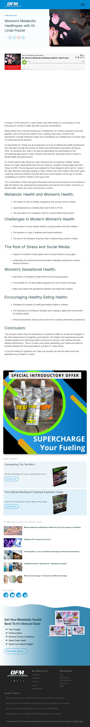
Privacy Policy (78, 721)
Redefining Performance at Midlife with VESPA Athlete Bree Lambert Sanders (33, 714)
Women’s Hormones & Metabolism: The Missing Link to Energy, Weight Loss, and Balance (38, 703)
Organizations (37, 688)
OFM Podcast (11, 15)
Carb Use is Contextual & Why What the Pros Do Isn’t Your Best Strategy (32, 708)
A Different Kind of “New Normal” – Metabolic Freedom (45, 564)
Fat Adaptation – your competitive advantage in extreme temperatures (51, 551)
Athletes (35, 675)
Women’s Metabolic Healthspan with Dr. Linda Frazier (20, 25)
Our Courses (64, 683)
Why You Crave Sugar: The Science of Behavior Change (45, 576)
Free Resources (65, 680)
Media (62, 686)
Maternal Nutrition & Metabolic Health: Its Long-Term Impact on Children (52, 527)
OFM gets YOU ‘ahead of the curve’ (37, 539)
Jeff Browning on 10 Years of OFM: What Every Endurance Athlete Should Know (34, 698)
